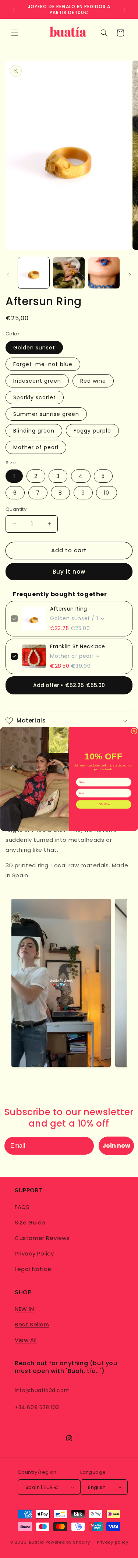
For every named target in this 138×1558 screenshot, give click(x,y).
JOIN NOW (103, 804)
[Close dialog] (134, 731)
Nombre (80, 775)
